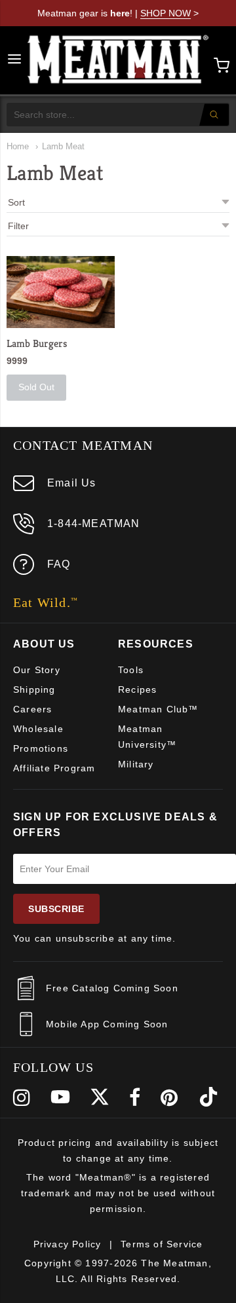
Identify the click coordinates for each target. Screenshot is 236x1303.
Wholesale (38, 729)
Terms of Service (162, 1244)
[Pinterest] (169, 1097)
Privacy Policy (67, 1244)
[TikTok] (208, 1097)
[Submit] (214, 114)
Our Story (36, 670)
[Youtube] (60, 1097)
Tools (131, 670)
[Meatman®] (118, 60)
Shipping (34, 689)
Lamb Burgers (37, 343)
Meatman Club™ (158, 709)
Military (136, 764)
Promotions (40, 748)
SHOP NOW (165, 13)
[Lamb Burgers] (61, 292)
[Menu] (14, 60)
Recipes (137, 689)
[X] (99, 1097)
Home (18, 146)
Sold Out (36, 387)
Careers (32, 709)
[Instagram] (22, 1097)
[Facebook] (135, 1097)
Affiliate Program (54, 768)
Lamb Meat (63, 146)
